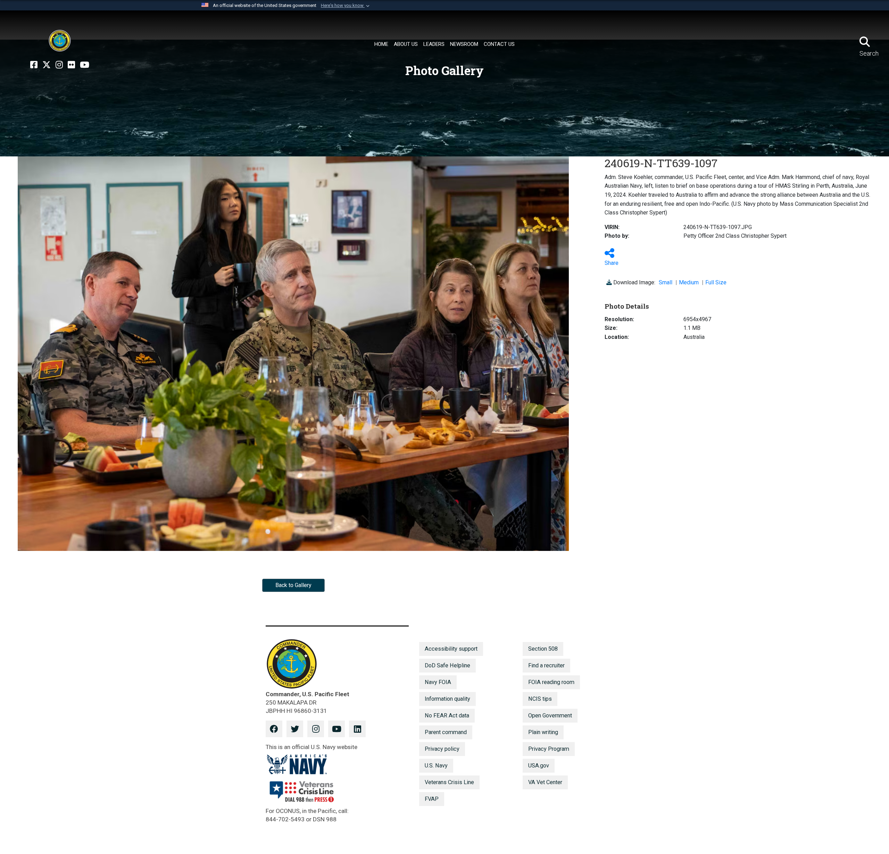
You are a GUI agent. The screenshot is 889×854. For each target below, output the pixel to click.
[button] (346, 5)
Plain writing (543, 732)
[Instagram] (59, 65)
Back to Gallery (293, 585)
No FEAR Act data (447, 715)
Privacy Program (548, 749)
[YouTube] (84, 65)
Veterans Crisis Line (449, 782)
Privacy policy (442, 749)
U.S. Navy (436, 765)
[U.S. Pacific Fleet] (59, 40)
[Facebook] (34, 65)
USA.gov (538, 765)
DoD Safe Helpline (447, 665)
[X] (46, 65)
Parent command (446, 732)
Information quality (447, 699)
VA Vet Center (545, 782)
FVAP (432, 799)
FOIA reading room (551, 682)
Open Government (550, 715)
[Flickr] (71, 65)
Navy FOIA (438, 682)
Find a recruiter (546, 665)
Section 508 (543, 648)
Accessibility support (451, 648)
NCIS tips (540, 699)
